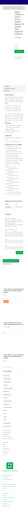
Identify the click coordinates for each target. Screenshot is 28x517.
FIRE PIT (4, 488)
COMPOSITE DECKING (7, 479)
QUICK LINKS (5, 442)
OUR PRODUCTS (6, 448)
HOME (4, 444)
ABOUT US (5, 446)
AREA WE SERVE (6, 506)
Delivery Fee (6, 391)
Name (6, 239)
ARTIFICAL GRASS (6, 430)
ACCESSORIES (6, 493)
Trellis (5, 420)
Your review (14, 231)
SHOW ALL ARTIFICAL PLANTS (9, 486)
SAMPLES (5, 495)
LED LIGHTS (5, 477)
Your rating (7, 229)
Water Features (7, 426)
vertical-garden (7, 423)
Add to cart (19, 51)
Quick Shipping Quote (11, 261)
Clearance (6, 385)
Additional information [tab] (9, 88)
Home (5, 7)
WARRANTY (5, 503)
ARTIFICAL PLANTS (7, 475)
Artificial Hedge (7, 378)
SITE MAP (5, 499)
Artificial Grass (7, 375)
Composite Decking (8, 388)
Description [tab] (7, 86)
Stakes (8, 7)
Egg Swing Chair (7, 394)
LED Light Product (8, 401)
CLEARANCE (5, 452)
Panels (5, 410)
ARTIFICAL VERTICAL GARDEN (9, 484)
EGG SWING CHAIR (7, 432)
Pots (5, 413)
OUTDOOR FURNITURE (8, 438)
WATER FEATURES (7, 436)
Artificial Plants (7, 382)
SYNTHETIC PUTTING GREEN (9, 497)
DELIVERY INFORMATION (8, 501)
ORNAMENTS (6, 434)
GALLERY (5, 455)
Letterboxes (6, 404)
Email (6, 245)
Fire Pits (5, 397)
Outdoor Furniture (8, 407)
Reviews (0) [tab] (7, 90)
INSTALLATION (6, 450)
